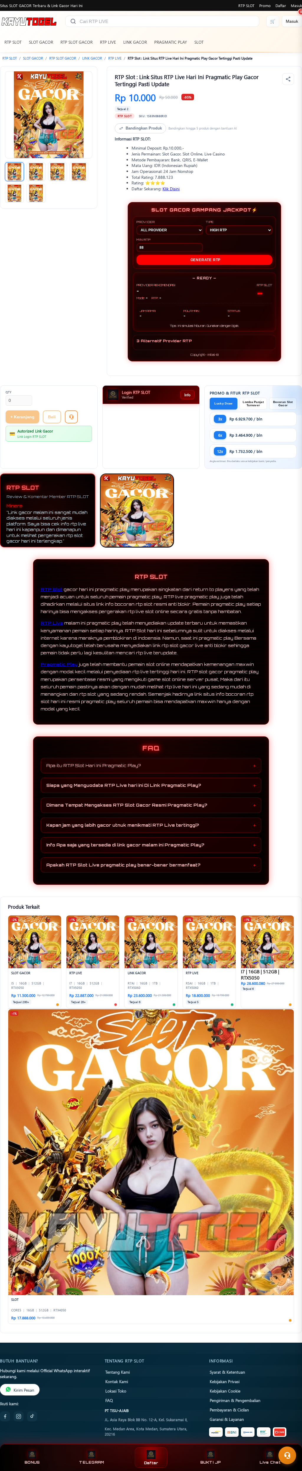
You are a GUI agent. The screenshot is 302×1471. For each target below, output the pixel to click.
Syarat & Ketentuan (227, 1372)
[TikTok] (32, 1416)
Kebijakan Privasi (224, 1381)
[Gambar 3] (57, 171)
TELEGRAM (91, 1462)
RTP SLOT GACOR (76, 42)
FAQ (109, 1400)
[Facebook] (5, 1416)
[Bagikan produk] (288, 79)
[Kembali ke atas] (289, 1440)
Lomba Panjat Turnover (253, 403)
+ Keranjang (22, 417)
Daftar (280, 5)
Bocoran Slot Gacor (283, 403)
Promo (265, 5)
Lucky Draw (223, 403)
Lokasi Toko (115, 1390)
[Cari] (73, 21)
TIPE (210, 222)
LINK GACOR (135, 42)
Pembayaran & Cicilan (229, 1409)
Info (187, 394)
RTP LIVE (108, 42)
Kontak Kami (116, 1381)
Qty (9, 392)
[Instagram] (19, 1416)
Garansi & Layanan (227, 1419)
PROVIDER (146, 222)
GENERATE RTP (206, 260)
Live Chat (270, 1462)
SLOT (198, 42)
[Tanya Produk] (71, 416)
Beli (52, 417)
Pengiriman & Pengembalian (235, 1400)
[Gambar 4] (78, 171)
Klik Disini (171, 188)
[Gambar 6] (36, 193)
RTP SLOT (246, 5)
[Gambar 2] (36, 171)
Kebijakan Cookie (225, 1390)
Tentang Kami (117, 1372)
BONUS (32, 1462)
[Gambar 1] (14, 171)
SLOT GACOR (41, 42)
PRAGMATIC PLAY (170, 42)
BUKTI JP (210, 1462)
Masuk (296, 5)
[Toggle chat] (287, 1455)
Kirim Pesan (24, 1390)
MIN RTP (144, 239)
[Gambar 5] (14, 193)
